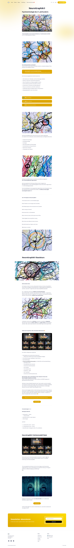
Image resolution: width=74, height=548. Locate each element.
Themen (15, 2)
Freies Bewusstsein (11, 545)
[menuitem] (12, 2)
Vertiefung (23, 2)
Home (12, 2)
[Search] (51, 2)
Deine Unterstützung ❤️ (31, 2)
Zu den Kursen (37, 503)
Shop (48, 538)
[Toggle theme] (53, 2)
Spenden (39, 539)
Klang (18, 2)
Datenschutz (40, 536)
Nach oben (64, 545)
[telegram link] (11, 541)
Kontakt (39, 538)
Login (56, 2)
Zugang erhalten (62, 2)
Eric (22, 470)
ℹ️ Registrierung (50, 535)
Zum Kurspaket (37, 401)
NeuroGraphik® (49, 536)
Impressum (39, 535)
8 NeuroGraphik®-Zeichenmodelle (29, 361)
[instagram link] (9, 541)
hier (46, 457)
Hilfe (38, 541)
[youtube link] (13, 541)
